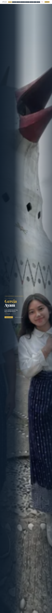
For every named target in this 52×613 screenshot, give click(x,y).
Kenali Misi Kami (8, 317)
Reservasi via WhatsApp (19, 317)
